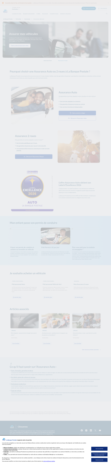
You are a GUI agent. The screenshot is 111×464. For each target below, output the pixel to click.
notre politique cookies (49, 461)
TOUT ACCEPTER (99, 448)
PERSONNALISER (99, 460)
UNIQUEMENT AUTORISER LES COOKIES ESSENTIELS (99, 454)
